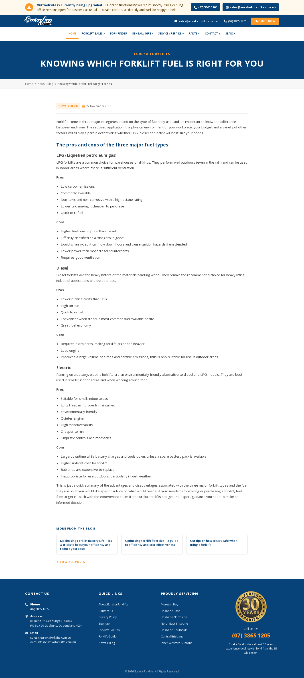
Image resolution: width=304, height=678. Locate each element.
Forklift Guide (108, 636)
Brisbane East (170, 611)
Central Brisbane (172, 636)
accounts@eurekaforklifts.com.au (53, 642)
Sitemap (104, 623)
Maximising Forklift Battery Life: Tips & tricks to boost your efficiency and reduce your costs (86, 545)
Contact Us (106, 611)
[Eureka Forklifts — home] (38, 21)
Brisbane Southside (174, 630)
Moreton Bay (169, 604)
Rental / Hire (142, 33)
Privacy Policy (108, 617)
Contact (212, 33)
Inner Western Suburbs (177, 643)
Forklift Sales (93, 33)
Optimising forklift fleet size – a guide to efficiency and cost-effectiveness (151, 543)
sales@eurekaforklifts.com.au (253, 7)
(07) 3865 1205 (207, 7)
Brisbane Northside (174, 617)
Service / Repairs (170, 33)
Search (230, 33)
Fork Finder (118, 33)
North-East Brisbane (174, 623)
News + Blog (45, 84)
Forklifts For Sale (110, 630)
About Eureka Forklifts (113, 604)
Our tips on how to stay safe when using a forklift (213, 543)
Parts (194, 33)
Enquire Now (265, 21)
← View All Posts (70, 562)
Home (72, 33)
